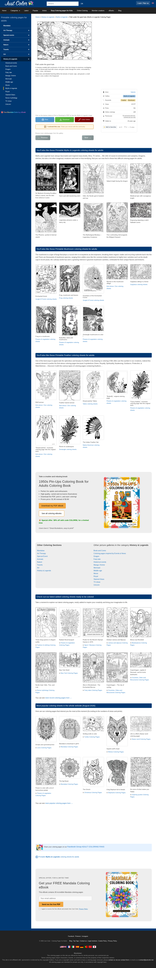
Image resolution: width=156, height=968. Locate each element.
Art (38, 568)
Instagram (85, 936)
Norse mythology (11, 98)
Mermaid (97, 568)
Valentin (133, 92)
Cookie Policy (102, 941)
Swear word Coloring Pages (141, 739)
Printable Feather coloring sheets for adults (74, 355)
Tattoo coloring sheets (90, 404)
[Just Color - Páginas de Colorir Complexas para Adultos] (86, 946)
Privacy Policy (83, 909)
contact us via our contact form (118, 960)
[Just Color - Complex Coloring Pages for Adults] (63, 946)
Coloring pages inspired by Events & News (110, 553)
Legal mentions (92, 941)
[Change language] (153, 3)
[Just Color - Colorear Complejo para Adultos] (77, 946)
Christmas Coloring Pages (93, 792)
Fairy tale (97, 559)
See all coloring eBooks (52, 513)
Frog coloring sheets (66, 298)
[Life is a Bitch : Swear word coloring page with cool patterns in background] (140, 731)
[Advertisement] (64, 95)
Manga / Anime (99, 565)
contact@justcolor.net (146, 960)
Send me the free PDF (51, 904)
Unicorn (97, 585)
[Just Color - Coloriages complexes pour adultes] (69, 946)
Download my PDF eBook (52, 506)
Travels (40, 565)
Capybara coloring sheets (138, 284)
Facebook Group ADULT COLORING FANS (85, 847)
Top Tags (76, 941)
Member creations (98, 10)
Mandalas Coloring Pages (69, 747)
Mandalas (40, 550)
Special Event (42, 556)
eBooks (111, 10)
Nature (39, 562)
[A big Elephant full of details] (117, 786)
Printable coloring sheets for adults (59, 857)
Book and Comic (100, 550)
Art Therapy (41, 553)
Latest (26, 10)
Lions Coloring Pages (44, 748)
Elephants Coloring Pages (117, 792)
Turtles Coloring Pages (92, 737)
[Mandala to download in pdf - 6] (69, 740)
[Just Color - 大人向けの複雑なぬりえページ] (94, 946)
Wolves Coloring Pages (116, 752)
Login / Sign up (143, 3)
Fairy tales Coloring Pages (93, 690)
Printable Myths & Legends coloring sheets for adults (79, 150)
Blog (119, 10)
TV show (97, 582)
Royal (96, 576)
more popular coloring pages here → (59, 803)
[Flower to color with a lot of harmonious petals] (46, 785)
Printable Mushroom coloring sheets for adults (76, 249)
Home (4, 10)
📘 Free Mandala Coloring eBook (13, 112)
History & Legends (47, 17)
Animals (40, 559)
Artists (44, 10)
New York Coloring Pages (69, 673)
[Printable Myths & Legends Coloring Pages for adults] (36, 857)
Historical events (100, 562)
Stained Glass (99, 579)
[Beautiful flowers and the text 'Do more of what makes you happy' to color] (140, 786)
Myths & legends (62, 17)
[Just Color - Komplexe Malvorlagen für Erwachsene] (81, 946)
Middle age (98, 570)
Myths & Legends (129, 96)
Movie (96, 573)
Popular (35, 10)
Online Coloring (82, 10)
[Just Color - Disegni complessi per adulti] (73, 946)
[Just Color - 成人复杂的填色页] (90, 946)
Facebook (71, 936)
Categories (14, 10)
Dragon (96, 556)
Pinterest (78, 936)
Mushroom (131, 100)
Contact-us (83, 941)
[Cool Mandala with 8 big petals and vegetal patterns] (69, 778)
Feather (123, 100)
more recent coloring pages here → (58, 698)
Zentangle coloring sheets (68, 449)
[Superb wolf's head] (117, 745)
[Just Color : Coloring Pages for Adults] (19, 3)
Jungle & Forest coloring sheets (46, 299)
